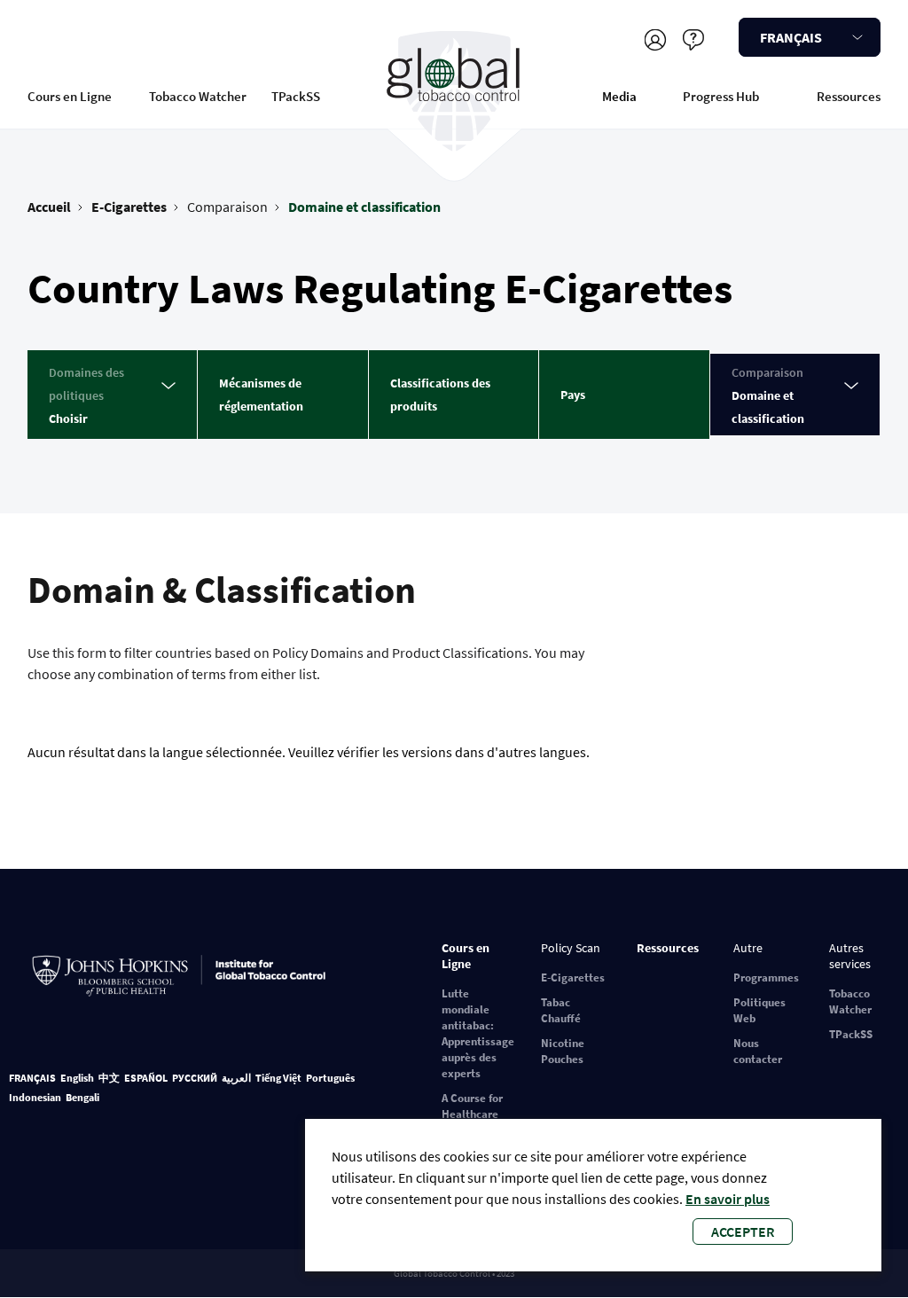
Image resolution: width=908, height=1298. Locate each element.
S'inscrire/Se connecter (655, 39)
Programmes (766, 977)
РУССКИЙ (194, 1077)
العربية (236, 1077)
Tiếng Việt (278, 1077)
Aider (693, 39)
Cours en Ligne (69, 96)
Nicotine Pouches (562, 1051)
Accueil (49, 206)
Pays (572, 395)
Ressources (849, 96)
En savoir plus (727, 1199)
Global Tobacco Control (454, 92)
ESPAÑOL (146, 1077)
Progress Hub (721, 96)
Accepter (742, 1231)
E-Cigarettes (129, 206)
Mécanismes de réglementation (261, 394)
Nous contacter (757, 1051)
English (77, 1077)
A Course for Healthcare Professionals (476, 1114)
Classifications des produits (440, 394)
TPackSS (295, 96)
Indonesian (35, 1097)
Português (330, 1077)
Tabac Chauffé (561, 1010)
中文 (109, 1077)
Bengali (82, 1097)
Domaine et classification (364, 206)
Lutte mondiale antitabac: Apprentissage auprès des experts (478, 1033)
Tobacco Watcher (198, 96)
